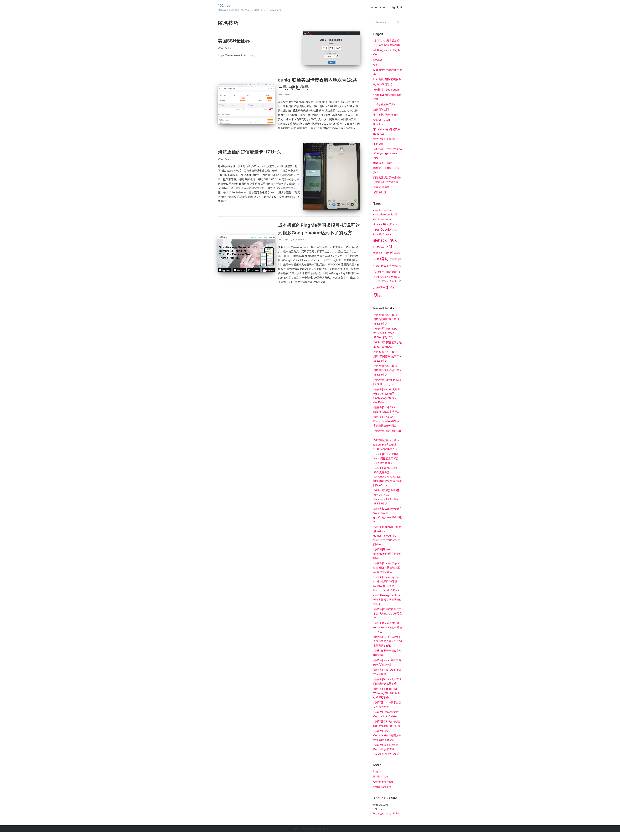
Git (375, 64)
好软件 (395, 272)
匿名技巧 (382, 272)
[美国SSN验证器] (331, 64)
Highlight (396, 7)
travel (388, 252)
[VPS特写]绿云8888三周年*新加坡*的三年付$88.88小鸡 (386, 319)
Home (373, 7)
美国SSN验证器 (234, 41)
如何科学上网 (381, 109)
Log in (377, 771)
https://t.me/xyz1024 (386, 813)
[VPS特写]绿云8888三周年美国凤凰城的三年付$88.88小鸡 (387, 370)
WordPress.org (382, 786)
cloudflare (379, 214)
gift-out (393, 224)
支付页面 (378, 143)
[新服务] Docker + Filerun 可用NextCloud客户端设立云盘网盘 (386, 421)
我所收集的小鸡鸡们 (385, 138)
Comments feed (383, 781)
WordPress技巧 (382, 265)
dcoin (377, 219)
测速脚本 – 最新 (382, 162)
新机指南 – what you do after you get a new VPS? (387, 153)
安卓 (377, 277)
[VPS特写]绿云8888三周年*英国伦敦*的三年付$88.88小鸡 (387, 356)
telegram (377, 252)
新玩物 (376, 281)
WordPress (322, 828)
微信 (386, 277)
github (376, 230)
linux (392, 240)
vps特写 (381, 258)
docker (384, 219)
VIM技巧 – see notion (386, 89)
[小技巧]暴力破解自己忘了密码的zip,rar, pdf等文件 (387, 613)
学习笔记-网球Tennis (385, 114)
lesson (388, 234)
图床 (388, 271)
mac (376, 246)
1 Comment (299, 239)
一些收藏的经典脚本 (385, 104)
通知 (380, 296)
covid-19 (392, 214)
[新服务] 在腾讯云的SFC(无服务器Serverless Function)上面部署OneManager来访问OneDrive (387, 476)
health (394, 230)
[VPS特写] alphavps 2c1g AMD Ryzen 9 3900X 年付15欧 (385, 333)
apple (375, 210)
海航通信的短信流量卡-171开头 (249, 152)
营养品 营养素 (381, 187)
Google (385, 229)
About (384, 7)
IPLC (381, 234)
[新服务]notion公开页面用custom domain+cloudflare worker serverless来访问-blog (387, 535)
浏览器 (384, 281)
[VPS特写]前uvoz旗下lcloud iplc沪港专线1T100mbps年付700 (386, 445)
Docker (377, 59)
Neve (294, 828)
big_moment (385, 210)
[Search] (398, 22)
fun (385, 224)
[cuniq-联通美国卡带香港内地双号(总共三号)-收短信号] (246, 123)
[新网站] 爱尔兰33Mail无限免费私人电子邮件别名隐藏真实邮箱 (387, 641)
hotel (375, 234)
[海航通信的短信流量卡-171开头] (331, 209)
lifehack (380, 240)
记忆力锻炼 (379, 192)
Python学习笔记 (382, 84)
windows (395, 259)
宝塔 (382, 277)
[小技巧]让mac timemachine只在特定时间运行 (387, 554)
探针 (391, 276)
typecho (396, 253)
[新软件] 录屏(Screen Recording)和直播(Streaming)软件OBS (385, 749)
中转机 (395, 266)
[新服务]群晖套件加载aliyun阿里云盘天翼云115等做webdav (385, 458)
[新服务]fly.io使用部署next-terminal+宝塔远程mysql (387, 627)
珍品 (391, 281)
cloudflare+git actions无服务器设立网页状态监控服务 (387, 600)
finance (377, 224)
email (391, 219)
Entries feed (380, 776)
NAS (389, 246)
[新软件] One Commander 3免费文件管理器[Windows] (387, 735)
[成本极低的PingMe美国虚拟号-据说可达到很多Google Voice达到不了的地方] (246, 271)
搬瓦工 (397, 277)
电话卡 (381, 288)
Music (383, 247)
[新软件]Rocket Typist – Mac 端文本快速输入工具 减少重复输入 (387, 567)
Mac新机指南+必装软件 (387, 79)
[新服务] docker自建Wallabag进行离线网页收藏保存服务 (386, 693)
